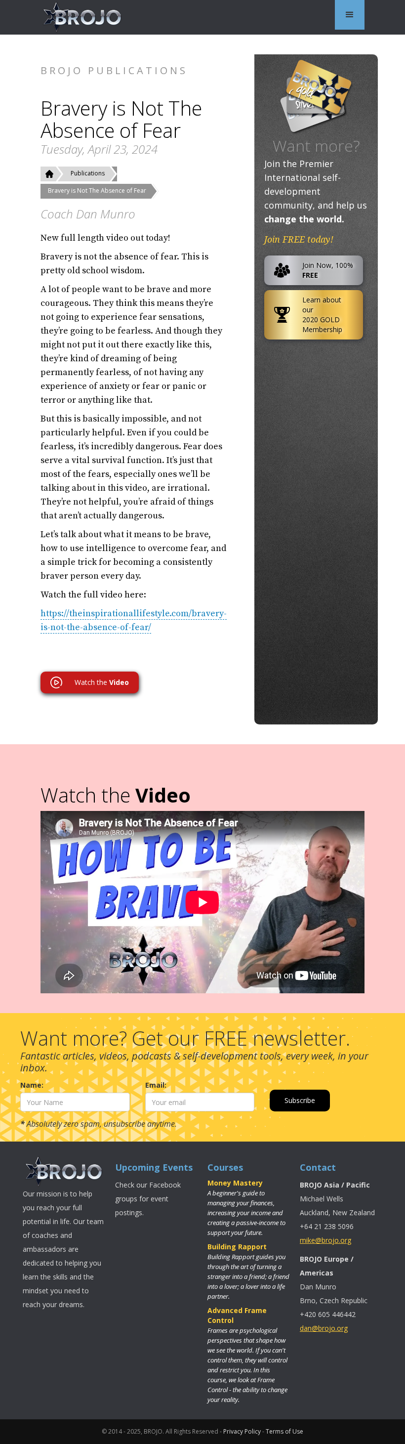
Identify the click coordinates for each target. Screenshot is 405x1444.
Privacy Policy (242, 1431)
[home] (82, 17)
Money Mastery (235, 1183)
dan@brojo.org (324, 1328)
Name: (31, 1085)
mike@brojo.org (325, 1240)
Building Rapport (237, 1246)
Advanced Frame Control (237, 1315)
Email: (155, 1085)
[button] (349, 15)
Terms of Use (284, 1431)
